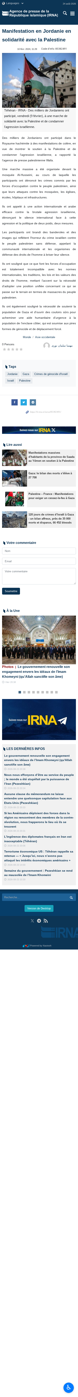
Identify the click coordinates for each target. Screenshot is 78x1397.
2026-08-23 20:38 (16, 769)
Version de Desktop (39, 908)
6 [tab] (42, 692)
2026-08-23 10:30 (16, 879)
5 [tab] (38, 692)
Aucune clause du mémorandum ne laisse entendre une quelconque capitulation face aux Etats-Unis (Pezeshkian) (38, 798)
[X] (32, 921)
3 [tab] (29, 692)
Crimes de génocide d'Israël (51, 374)
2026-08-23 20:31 (16, 831)
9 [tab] (56, 692)
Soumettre (11, 591)
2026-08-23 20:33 (16, 807)
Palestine (24, 380)
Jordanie (12, 374)
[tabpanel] (39, 650)
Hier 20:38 (10, 682)
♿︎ (69, 1387)
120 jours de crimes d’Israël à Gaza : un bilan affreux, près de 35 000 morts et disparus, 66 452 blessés (51, 518)
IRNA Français (33, 13)
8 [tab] (51, 692)
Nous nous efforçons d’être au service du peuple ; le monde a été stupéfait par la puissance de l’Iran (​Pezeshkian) (39, 779)
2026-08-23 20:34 (16, 788)
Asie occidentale (45, 337)
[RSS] (45, 921)
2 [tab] (24, 692)
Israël (10, 380)
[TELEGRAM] (39, 921)
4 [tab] (33, 692)
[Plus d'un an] (14, 458)
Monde (27, 337)
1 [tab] (19, 692)
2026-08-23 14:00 (16, 865)
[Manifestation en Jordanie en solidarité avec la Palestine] (39, 80)
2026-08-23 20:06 (16, 845)
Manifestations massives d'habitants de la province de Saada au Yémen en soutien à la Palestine (51, 456)
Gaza (26, 374)
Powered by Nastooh (40, 945)
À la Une (13, 610)
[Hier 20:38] (39, 640)
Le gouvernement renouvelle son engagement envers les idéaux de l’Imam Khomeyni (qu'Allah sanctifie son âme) (36, 671)
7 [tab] (47, 692)
